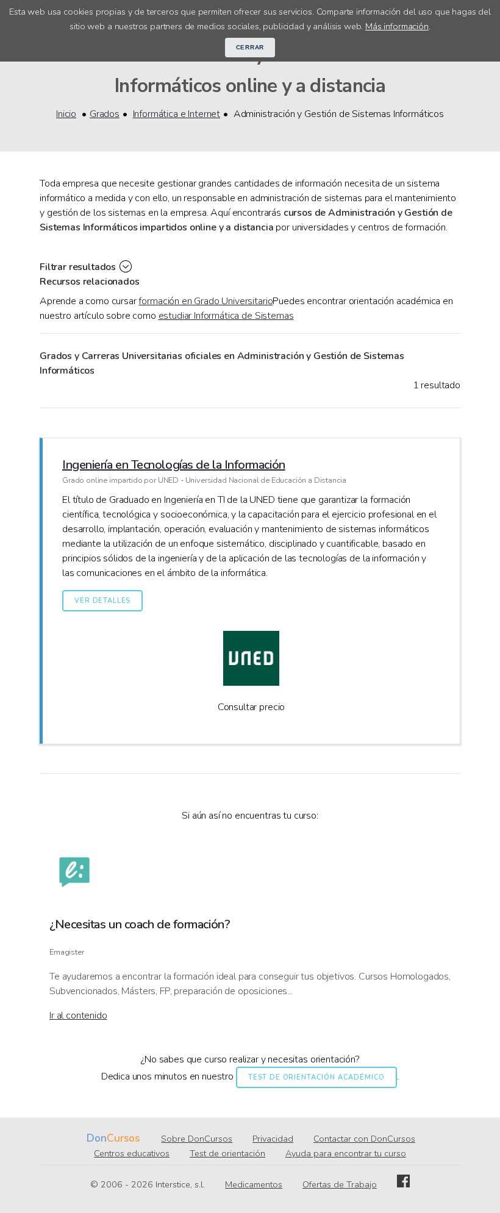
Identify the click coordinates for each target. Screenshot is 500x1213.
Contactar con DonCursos (364, 1139)
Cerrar (250, 47)
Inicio (66, 114)
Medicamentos (253, 1184)
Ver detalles (102, 600)
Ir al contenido (78, 1015)
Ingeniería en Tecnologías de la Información (173, 465)
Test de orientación (227, 1153)
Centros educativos (132, 1153)
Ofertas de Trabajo (339, 1184)
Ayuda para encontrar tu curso (345, 1153)
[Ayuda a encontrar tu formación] (74, 874)
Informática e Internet (176, 114)
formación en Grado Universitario (205, 301)
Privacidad (272, 1139)
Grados (105, 114)
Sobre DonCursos (196, 1139)
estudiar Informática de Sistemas (226, 315)
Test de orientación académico (316, 1077)
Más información (397, 26)
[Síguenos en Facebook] (403, 1184)
